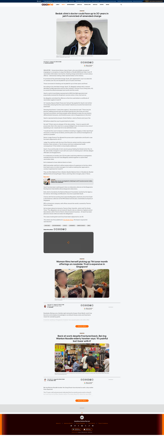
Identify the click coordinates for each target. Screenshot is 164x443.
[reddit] (90, 62)
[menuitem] (58, 5)
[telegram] (86, 62)
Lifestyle (79, 4)
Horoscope (87, 4)
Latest (57, 4)
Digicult (95, 4)
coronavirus (72, 225)
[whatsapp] (88, 62)
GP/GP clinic (47, 225)
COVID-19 (65, 225)
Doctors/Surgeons (56, 225)
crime (89, 225)
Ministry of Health (81, 225)
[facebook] (81, 62)
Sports (102, 4)
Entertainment (71, 4)
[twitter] (84, 62)
